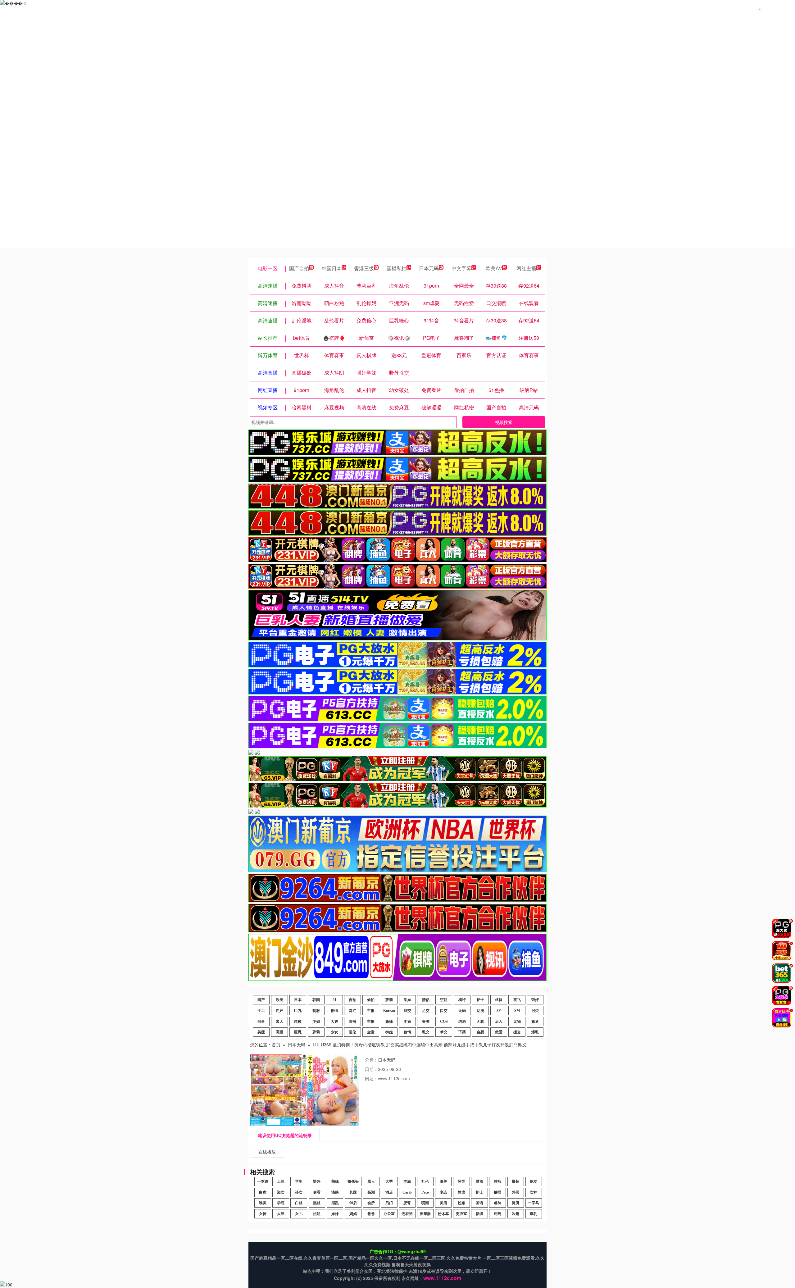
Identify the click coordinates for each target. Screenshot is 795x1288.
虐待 (497, 1203)
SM (517, 1010)
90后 (353, 1203)
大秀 (389, 1181)
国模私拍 (397, 268)
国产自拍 (299, 268)
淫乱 (335, 1203)
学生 (298, 1181)
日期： (371, 1069)
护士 (480, 1000)
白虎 (262, 1192)
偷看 (316, 1192)
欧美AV (494, 268)
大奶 (334, 1021)
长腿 (353, 1192)
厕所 (515, 1203)
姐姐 (316, 1214)
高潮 (371, 1192)
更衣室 (461, 1214)
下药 (462, 1032)
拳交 (443, 1032)
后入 (498, 1021)
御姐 (389, 1032)
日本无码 (429, 268)
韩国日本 (332, 268)
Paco (425, 1192)
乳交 (425, 1032)
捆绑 (479, 1214)
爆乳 (535, 1032)
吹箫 (515, 1214)
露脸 (479, 1181)
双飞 (517, 1000)
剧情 (334, 1010)
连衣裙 (407, 1214)
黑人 (371, 1181)
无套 (480, 1021)
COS (444, 1021)
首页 (276, 1044)
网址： (371, 1078)
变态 (443, 1192)
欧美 (279, 1000)
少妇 (316, 1021)
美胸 (425, 1021)
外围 (515, 1192)
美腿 (261, 1032)
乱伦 (352, 1032)
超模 (298, 1021)
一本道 (262, 1181)
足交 (425, 1010)
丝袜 (498, 1000)
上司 (280, 1181)
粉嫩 (461, 1203)
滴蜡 (335, 1192)
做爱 (498, 1032)
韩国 (316, 1000)
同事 (261, 1021)
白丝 (298, 1203)
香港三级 (364, 268)
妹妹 (335, 1214)
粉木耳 (443, 1214)
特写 (497, 1181)
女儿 (298, 1214)
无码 (462, 1010)
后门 (389, 1203)
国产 (261, 1000)
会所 (371, 1203)
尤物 (517, 1021)
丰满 (407, 1181)
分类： (371, 1060)
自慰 (480, 1032)
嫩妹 (389, 1021)
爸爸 (371, 1214)
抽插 (497, 1192)
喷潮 (425, 1203)
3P (499, 1010)
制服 (316, 1010)
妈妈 (353, 1214)
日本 (298, 1000)
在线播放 (267, 1152)
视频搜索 (503, 422)
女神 (533, 1192)
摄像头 (353, 1181)
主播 (371, 1010)
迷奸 (279, 1010)
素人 (279, 1021)
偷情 (407, 1032)
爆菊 (515, 1181)
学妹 (407, 1000)
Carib (407, 1192)
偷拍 (371, 1000)
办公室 (389, 1214)
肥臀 (407, 1203)
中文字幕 (461, 268)
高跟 (279, 1032)
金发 (371, 1032)
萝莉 (389, 1000)
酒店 (389, 1192)
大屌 (280, 1214)
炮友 (533, 1181)
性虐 (461, 1192)
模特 (462, 1000)
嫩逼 (535, 1021)
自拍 (352, 1000)
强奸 (535, 1000)
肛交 (407, 1010)
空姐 (443, 1000)
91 (334, 1000)
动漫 (480, 1010)
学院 (280, 1203)
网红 (352, 1010)
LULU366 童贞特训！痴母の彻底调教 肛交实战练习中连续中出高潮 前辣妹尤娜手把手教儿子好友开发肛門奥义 (419, 1044)
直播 (352, 1021)
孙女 (298, 1192)
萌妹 (335, 1181)
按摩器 (425, 1214)
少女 (334, 1032)
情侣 (425, 1000)
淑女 (280, 1192)
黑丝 (316, 1203)
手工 (261, 1010)
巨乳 (298, 1010)
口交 (443, 1010)
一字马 (533, 1203)
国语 (479, 1203)
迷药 (497, 1214)
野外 (316, 1181)
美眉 (443, 1203)
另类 (535, 1010)
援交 (517, 1032)
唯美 (443, 1181)
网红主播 (526, 268)
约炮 (462, 1021)
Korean (389, 1010)
